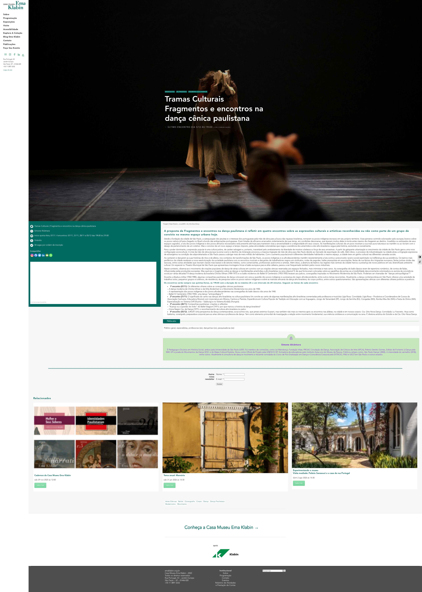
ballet (180, 501)
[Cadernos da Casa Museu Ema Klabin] (96, 437)
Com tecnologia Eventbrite (38, 302)
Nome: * (220, 374)
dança (206, 501)
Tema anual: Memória (174, 476)
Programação (225, 576)
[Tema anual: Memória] (225, 437)
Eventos (225, 580)
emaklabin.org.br (172, 571)
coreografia (190, 501)
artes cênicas (171, 501)
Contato (225, 578)
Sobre (225, 573)
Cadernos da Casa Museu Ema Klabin (52, 476)
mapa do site (7, 70)
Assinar (219, 384)
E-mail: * (220, 379)
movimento (182, 504)
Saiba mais (40, 485)
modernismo (170, 504)
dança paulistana (217, 501)
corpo (199, 501)
